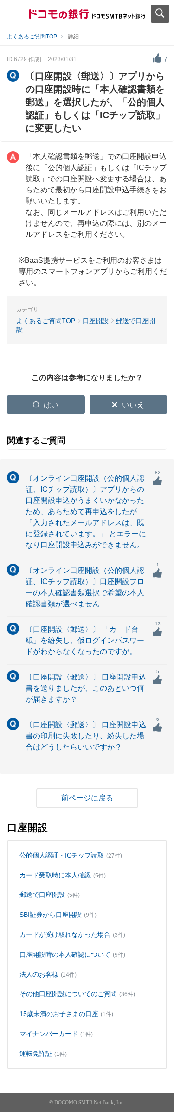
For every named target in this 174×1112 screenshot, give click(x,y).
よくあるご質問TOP (32, 36)
